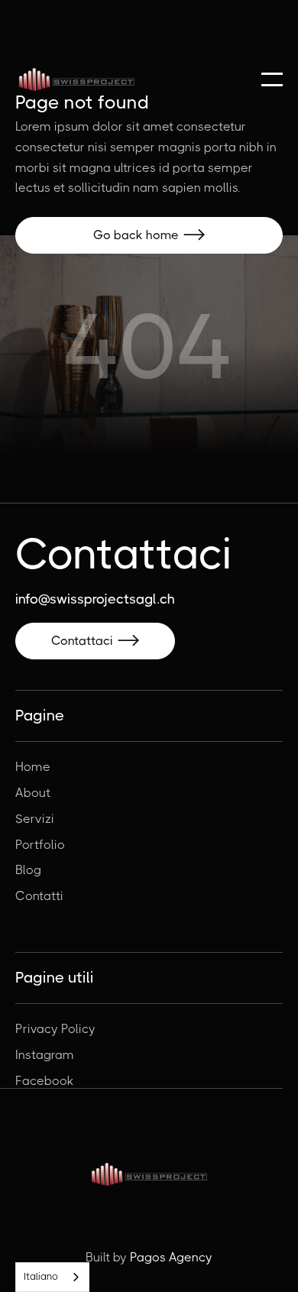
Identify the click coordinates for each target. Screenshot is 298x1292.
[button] (272, 79)
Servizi (34, 819)
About (32, 793)
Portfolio (40, 845)
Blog (28, 870)
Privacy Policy (55, 1029)
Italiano (41, 1276)
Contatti (39, 896)
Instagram (44, 1055)
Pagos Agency (171, 1257)
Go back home (149, 235)
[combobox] (52, 1277)
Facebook (44, 1081)
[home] (76, 79)
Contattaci (95, 640)
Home (32, 767)
